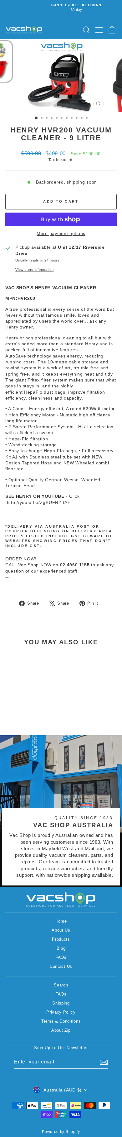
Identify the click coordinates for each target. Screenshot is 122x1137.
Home (61, 921)
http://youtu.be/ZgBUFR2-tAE (39, 502)
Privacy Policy (61, 1012)
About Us (61, 930)
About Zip (61, 1030)
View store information (34, 269)
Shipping (61, 1003)
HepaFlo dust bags (44, 392)
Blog (61, 948)
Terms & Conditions (61, 1021)
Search (61, 985)
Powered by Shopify (61, 1132)
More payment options (61, 233)
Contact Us (61, 966)
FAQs (61, 957)
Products (61, 939)
